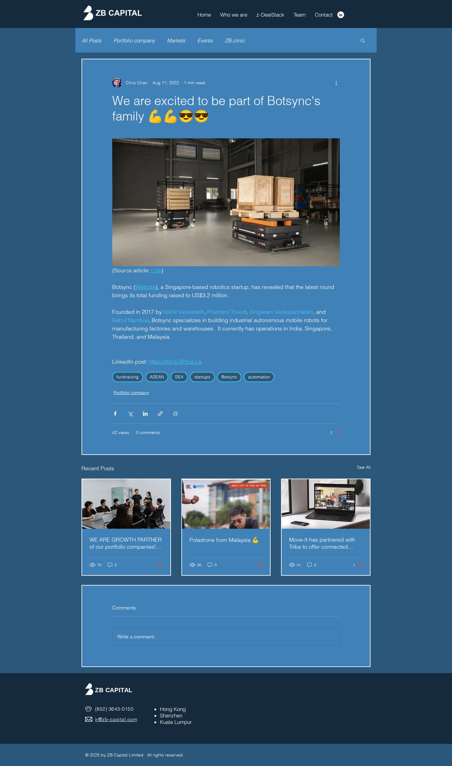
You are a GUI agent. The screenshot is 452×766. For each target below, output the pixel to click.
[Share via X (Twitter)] (130, 414)
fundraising (128, 377)
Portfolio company (134, 40)
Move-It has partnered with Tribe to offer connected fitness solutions (322, 543)
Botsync (229, 377)
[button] (363, 40)
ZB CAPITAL (114, 690)
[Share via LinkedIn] (145, 414)
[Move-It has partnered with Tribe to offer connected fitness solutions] (326, 504)
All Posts (91, 40)
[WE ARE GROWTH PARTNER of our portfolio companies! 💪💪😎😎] (126, 504)
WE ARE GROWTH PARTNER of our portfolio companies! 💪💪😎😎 (125, 543)
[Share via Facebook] (115, 414)
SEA (179, 377)
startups (202, 377)
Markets (176, 40)
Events (204, 40)
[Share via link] (160, 414)
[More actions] (336, 82)
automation (259, 377)
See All (364, 467)
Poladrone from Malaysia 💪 (224, 539)
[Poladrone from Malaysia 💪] (226, 504)
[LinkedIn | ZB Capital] (340, 14)
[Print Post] (175, 414)
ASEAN (157, 377)
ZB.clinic (235, 40)
